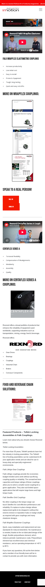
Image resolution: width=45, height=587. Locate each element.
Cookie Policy (27, 582)
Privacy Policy (18, 582)
